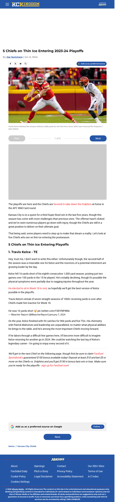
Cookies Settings (20, 481)
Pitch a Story (41, 471)
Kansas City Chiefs (27, 446)
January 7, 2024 (57, 314)
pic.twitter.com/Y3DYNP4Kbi (53, 310)
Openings (39, 466)
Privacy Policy (64, 471)
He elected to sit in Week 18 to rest (27, 288)
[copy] (25, 64)
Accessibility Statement (70, 476)
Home (11, 446)
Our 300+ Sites (96, 466)
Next (98, 138)
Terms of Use (95, 471)
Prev (16, 138)
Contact (61, 466)
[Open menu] (7, 4)
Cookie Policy (18, 476)
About (14, 466)
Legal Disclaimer (43, 476)
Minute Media (18, 489)
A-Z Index (93, 476)
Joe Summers (14, 57)
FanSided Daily (19, 471)
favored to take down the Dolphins (73, 204)
